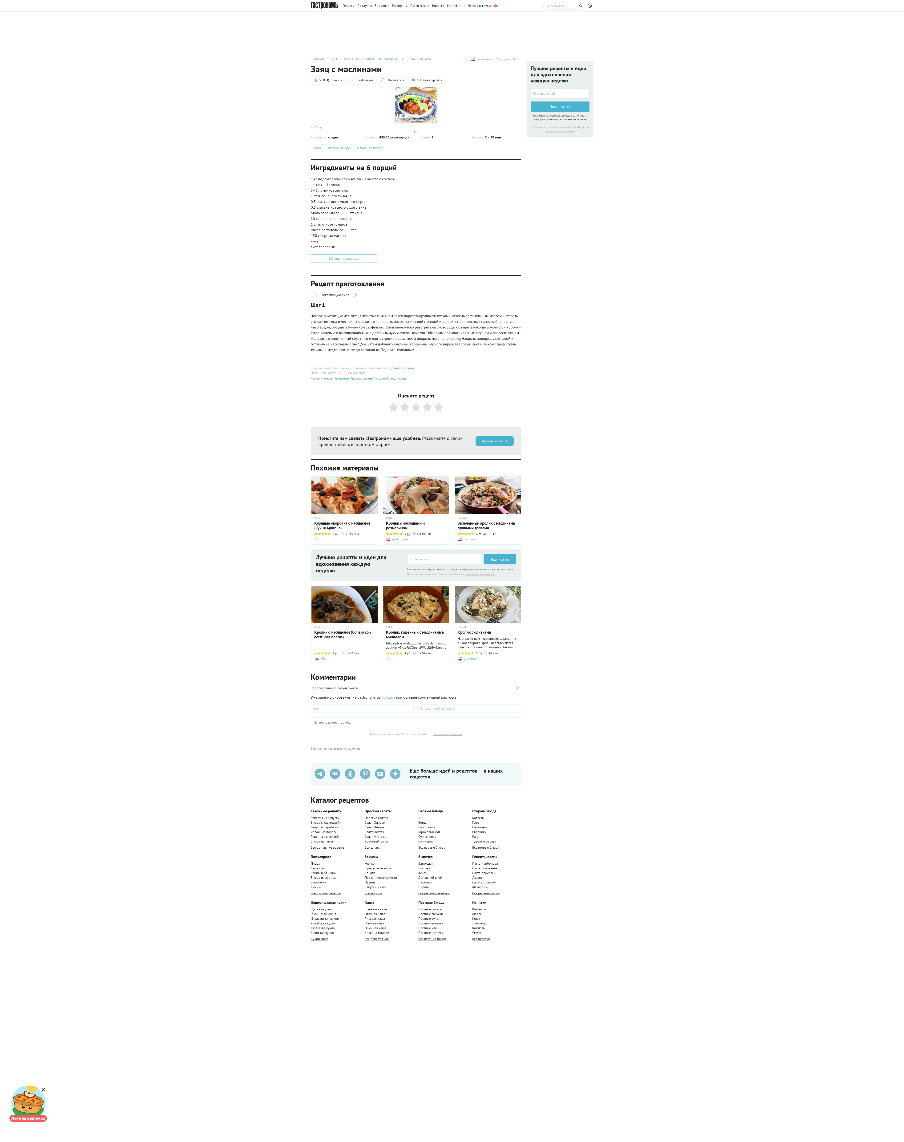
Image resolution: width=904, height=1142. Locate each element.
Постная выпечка (430, 923)
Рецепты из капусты (325, 818)
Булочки (424, 868)
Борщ (422, 822)
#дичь (315, 378)
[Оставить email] (444, 559)
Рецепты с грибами (325, 827)
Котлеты (478, 818)
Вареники (479, 832)
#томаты (326, 378)
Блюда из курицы (323, 877)
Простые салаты (376, 818)
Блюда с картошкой (325, 822)
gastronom (484, 59)
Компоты (478, 928)
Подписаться (500, 559)
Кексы (422, 873)
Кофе (476, 918)
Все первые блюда (431, 847)
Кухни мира (319, 939)
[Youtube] (380, 774)
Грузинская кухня (323, 914)
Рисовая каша (375, 918)
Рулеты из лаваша (378, 868)
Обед (317, 148)
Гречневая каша (376, 909)
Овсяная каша (375, 914)
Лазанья (478, 877)
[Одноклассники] (350, 774)
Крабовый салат (376, 841)
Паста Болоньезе (484, 868)
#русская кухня (361, 378)
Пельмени (479, 827)
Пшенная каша (375, 928)
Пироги (423, 887)
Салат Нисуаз (374, 832)
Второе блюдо (339, 148)
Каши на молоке (377, 933)
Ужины (316, 887)
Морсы (477, 914)
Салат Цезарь (374, 827)
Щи (420, 818)
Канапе (370, 873)
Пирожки (425, 882)
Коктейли (479, 909)
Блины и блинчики (324, 873)
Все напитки (481, 939)
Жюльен (370, 863)
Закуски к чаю (375, 887)
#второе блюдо (384, 378)
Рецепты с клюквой (325, 836)
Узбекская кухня (323, 928)
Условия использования (479, 574)
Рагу (475, 836)
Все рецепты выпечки (434, 893)
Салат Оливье (375, 822)
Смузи (476, 933)
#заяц (401, 378)
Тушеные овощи (484, 841)
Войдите (388, 697)
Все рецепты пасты (486, 893)
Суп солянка (427, 836)
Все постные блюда (432, 939)
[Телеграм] (320, 774)
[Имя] (362, 708)
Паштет (370, 882)
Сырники (317, 868)
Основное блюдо (370, 148)
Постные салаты (430, 909)
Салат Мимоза (375, 836)
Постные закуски (430, 914)
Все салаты (372, 847)
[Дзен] (395, 774)
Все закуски (373, 893)
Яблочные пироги (324, 832)
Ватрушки (425, 863)
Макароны (480, 887)
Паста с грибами (484, 873)
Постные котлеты (431, 933)
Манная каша (374, 923)
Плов (476, 822)
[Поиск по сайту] (564, 6)
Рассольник (426, 827)
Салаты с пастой (484, 882)
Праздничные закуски (381, 877)
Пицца (315, 863)
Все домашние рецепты (328, 847)
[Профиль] (590, 6)
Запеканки (318, 882)
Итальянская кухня (325, 918)
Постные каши (428, 928)
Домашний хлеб (430, 877)
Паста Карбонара (485, 863)
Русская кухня (321, 909)
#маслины (341, 378)
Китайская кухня (323, 923)
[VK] (335, 774)
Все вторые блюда (485, 847)
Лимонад (479, 923)
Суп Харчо (426, 841)
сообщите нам (403, 368)
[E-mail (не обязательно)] (469, 708)
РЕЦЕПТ (319, 518)
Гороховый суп (429, 832)
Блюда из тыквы (322, 841)
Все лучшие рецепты (326, 893)
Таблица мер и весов (344, 258)
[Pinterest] (365, 774)
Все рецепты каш (377, 939)
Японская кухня (322, 933)
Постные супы (428, 918)
